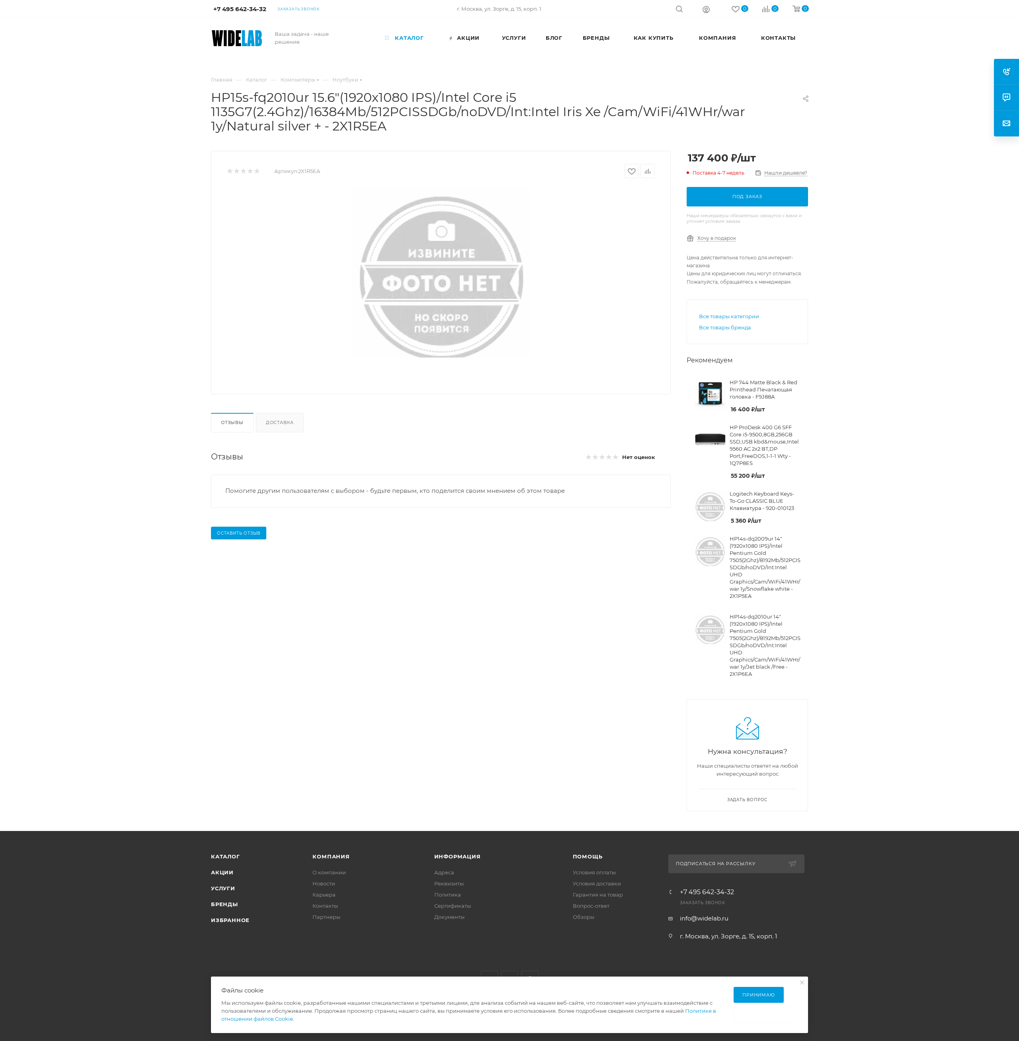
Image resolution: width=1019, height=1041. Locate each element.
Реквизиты (449, 883)
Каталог (225, 856)
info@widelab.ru (704, 918)
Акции (222, 872)
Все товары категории (729, 316)
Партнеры (326, 917)
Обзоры (583, 917)
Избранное (230, 920)
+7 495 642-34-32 (707, 892)
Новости (323, 883)
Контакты (325, 906)
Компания (330, 856)
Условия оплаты (594, 872)
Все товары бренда (725, 327)
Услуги (223, 888)
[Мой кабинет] (706, 9)
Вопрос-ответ (591, 906)
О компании (329, 872)
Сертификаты (452, 906)
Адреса (444, 872)
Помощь (588, 856)
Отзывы (232, 422)
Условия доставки (597, 883)
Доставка (280, 422)
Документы (449, 917)
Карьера (324, 894)
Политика (447, 894)
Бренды (224, 904)
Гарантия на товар (598, 894)
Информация (457, 856)
